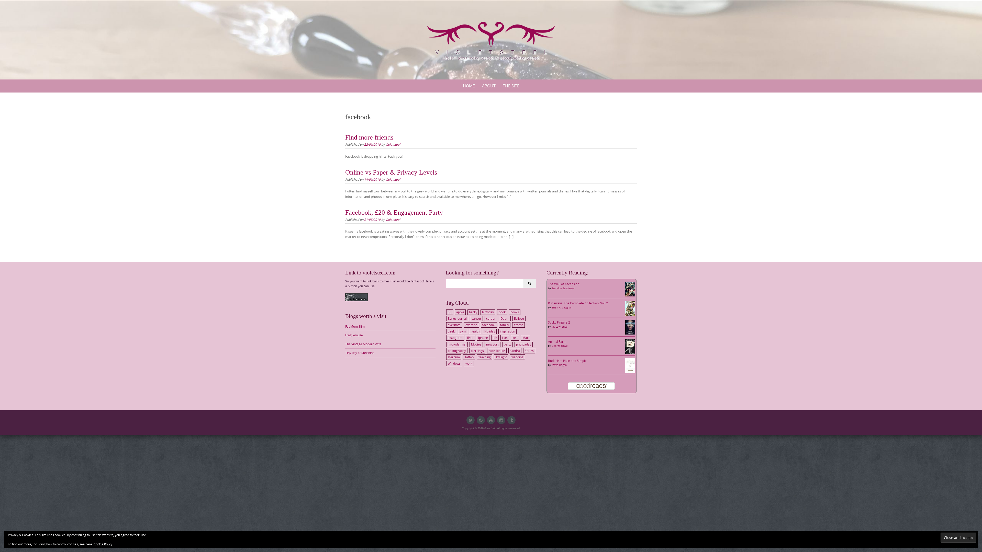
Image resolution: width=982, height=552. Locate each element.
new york (492, 344)
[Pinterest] (481, 420)
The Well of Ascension (563, 284)
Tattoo (469, 357)
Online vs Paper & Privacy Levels (391, 172)
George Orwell (560, 346)
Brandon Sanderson (563, 288)
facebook (488, 325)
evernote (454, 325)
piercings (477, 351)
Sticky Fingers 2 (559, 322)
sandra (515, 351)
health (475, 331)
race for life (497, 351)
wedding (517, 357)
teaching (484, 357)
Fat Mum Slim (355, 326)
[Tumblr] (511, 420)
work (468, 363)
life (495, 338)
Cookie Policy (103, 544)
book (502, 312)
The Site (511, 86)
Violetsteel (392, 144)
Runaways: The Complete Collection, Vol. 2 (578, 303)
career (491, 318)
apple (460, 312)
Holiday (489, 331)
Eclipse (519, 318)
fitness (518, 325)
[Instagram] (501, 420)
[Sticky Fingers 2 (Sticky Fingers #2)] (630, 327)
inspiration (507, 331)
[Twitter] (470, 420)
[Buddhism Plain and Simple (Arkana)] (630, 365)
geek (451, 331)
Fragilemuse (354, 335)
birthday (488, 312)
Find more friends (369, 137)
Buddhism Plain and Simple (567, 361)
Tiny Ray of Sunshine (359, 353)
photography (457, 351)
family (504, 325)
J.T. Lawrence (559, 326)
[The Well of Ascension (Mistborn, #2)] (630, 288)
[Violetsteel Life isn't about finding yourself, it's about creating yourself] (491, 39)
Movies (476, 344)
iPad (470, 338)
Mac (525, 338)
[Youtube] (491, 420)
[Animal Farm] (630, 346)
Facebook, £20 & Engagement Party (394, 212)
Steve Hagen (559, 365)
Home (469, 86)
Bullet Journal (457, 318)
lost (515, 338)
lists (505, 338)
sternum (454, 357)
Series (529, 351)
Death (504, 318)
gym (463, 331)
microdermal (457, 344)
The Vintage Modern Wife (363, 344)
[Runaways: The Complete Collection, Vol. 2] (630, 308)
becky (473, 312)
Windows (454, 363)
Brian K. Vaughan (562, 307)
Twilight (501, 357)
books (514, 312)
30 (449, 312)
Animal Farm (557, 341)
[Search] (529, 283)
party (507, 344)
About (489, 86)
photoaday (523, 344)
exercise (471, 325)
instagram (455, 338)
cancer (476, 318)
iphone (483, 338)
